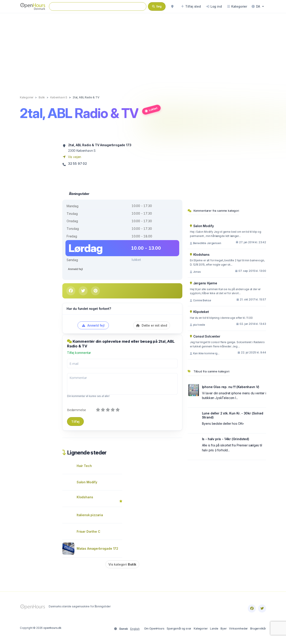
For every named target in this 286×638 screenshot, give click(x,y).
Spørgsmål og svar (179, 628)
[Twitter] (262, 608)
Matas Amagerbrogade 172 (97, 548)
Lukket (153, 109)
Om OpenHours (154, 628)
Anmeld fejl (75, 269)
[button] (257, 6)
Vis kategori (122, 564)
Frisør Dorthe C (88, 531)
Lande (214, 628)
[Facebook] (252, 608)
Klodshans (85, 497)
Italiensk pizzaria (90, 515)
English (135, 628)
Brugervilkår (258, 628)
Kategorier (201, 628)
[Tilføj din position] (172, 6)
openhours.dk (52, 628)
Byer (224, 628)
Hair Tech (84, 466)
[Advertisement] (143, 49)
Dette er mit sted (154, 325)
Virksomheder (238, 628)
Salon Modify (87, 482)
